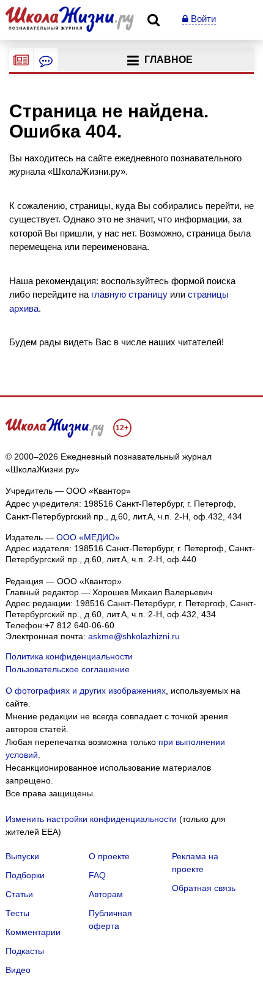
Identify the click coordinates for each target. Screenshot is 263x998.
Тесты (17, 913)
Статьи (19, 894)
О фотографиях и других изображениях (86, 690)
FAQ (97, 875)
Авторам (106, 894)
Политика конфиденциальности (69, 656)
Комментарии (33, 932)
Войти (202, 18)
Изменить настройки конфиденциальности (91, 819)
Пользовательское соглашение (68, 669)
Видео (18, 970)
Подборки (25, 875)
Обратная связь (203, 888)
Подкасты (25, 951)
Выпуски (22, 856)
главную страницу (129, 294)
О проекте (109, 856)
